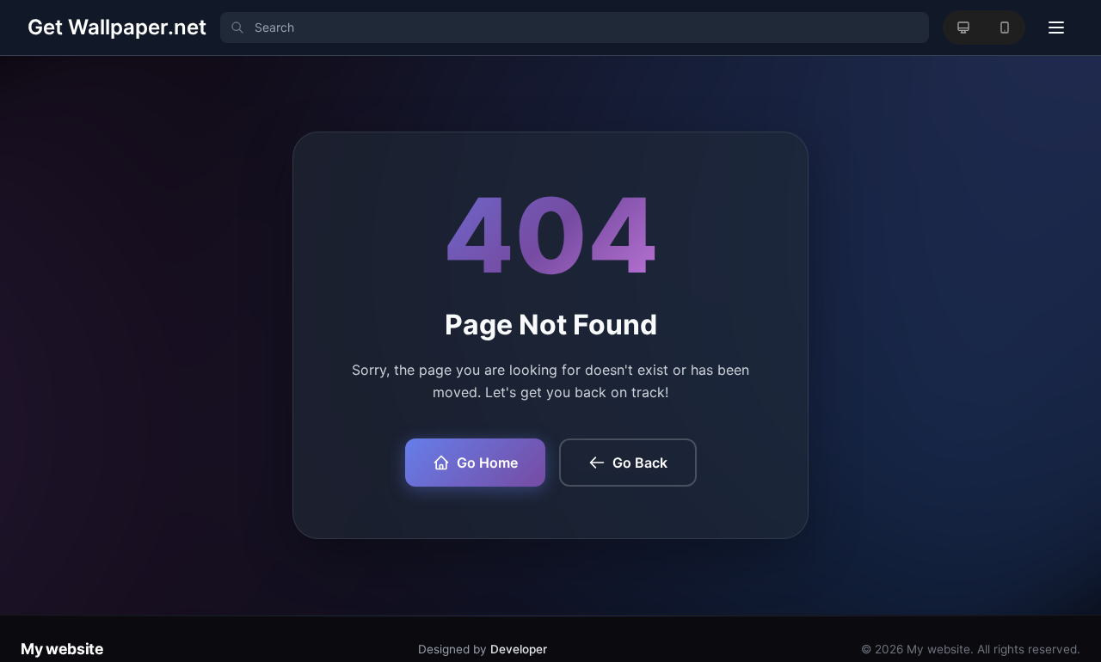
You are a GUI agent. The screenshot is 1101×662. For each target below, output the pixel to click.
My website (62, 649)
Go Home (487, 462)
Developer (518, 649)
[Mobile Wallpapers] (1004, 27)
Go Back (639, 462)
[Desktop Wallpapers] (963, 27)
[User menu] (1056, 27)
